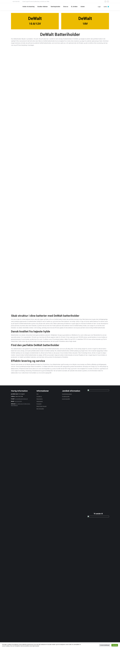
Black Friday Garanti (41, 406)
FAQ (38, 394)
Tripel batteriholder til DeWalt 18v (93, 78)
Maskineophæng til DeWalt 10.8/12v (26, 154)
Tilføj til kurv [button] (26, 84)
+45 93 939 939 (18, 401)
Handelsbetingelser (67, 394)
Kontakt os (39, 396)
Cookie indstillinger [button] (104, 645)
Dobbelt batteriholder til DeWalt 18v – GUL (26, 228)
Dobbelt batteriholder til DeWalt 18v (60, 78)
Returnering (39, 399)
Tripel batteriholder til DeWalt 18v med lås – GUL (26, 304)
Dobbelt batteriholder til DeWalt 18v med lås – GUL (93, 266)
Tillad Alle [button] (114, 645)
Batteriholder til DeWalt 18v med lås (93, 154)
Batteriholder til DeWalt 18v (26, 78)
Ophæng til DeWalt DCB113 (60, 304)
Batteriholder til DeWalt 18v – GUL (93, 191)
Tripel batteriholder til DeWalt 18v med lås (60, 191)
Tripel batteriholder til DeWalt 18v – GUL (60, 228)
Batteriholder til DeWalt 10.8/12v (26, 115)
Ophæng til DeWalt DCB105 (60, 154)
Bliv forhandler (40, 408)
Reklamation (40, 401)
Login (99, 6)
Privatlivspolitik (65, 396)
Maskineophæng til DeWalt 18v (60, 115)
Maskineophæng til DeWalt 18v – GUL (93, 228)
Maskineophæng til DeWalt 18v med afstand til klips (93, 116)
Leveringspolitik (66, 399)
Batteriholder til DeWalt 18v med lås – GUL (60, 265)
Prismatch (39, 403)
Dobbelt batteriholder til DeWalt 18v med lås (26, 191)
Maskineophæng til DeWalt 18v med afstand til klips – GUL (26, 266)
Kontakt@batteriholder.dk (21, 399)
